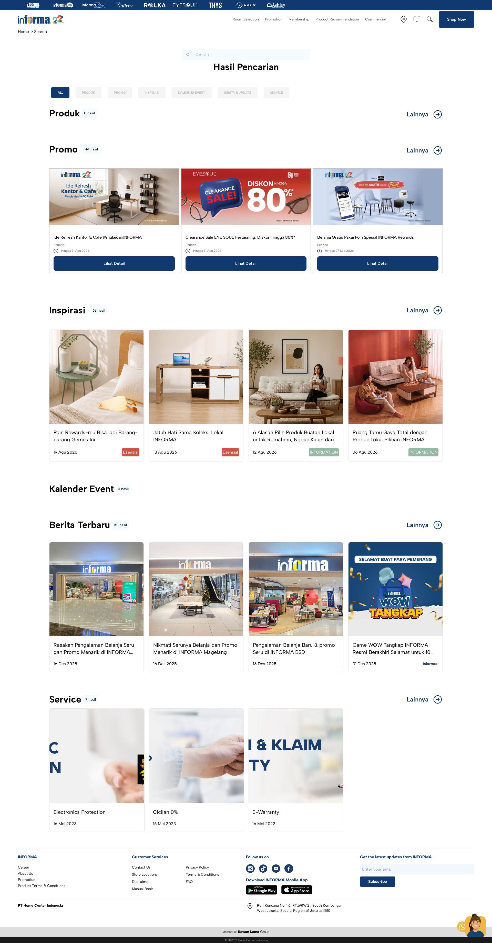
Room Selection (246, 19)
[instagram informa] (250, 868)
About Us (25, 873)
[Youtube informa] (276, 868)
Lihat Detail (114, 263)
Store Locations (145, 874)
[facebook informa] (288, 868)
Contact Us (141, 867)
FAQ (189, 882)
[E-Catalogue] (417, 19)
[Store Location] (403, 19)
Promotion (273, 19)
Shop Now (456, 19)
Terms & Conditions (202, 874)
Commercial (375, 19)
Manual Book (142, 889)
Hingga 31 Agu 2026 (75, 251)
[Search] (430, 19)
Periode (59, 245)
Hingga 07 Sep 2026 (339, 251)
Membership (299, 19)
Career (23, 867)
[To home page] (41, 19)
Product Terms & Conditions (41, 886)
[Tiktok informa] (263, 868)
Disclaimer (141, 882)
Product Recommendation (337, 19)
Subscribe (377, 881)
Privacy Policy (197, 867)
